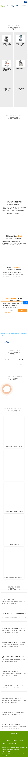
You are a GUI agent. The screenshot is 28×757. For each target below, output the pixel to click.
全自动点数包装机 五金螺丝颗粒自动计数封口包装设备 (13, 628)
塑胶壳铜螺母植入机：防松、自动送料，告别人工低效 (13, 712)
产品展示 (15, 740)
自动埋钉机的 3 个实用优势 (8, 599)
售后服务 (25, 302)
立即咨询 (22, 310)
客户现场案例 (14, 130)
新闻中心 (21, 740)
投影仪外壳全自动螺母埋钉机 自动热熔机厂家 (11, 698)
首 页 (4, 740)
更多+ (14, 29)
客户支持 (17, 743)
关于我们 (9, 740)
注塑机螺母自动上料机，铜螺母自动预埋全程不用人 (13, 685)
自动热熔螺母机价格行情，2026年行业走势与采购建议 (13, 642)
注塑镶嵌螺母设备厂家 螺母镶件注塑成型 (11, 671)
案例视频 (4, 743)
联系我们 (11, 743)
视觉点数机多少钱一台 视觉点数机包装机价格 (11, 724)
